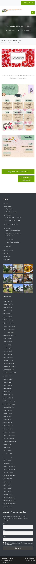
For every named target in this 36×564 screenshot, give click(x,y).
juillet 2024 (7, 379)
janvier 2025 (7, 360)
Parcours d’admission (12, 224)
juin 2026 (7, 307)
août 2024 (7, 376)
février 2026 (7, 320)
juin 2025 (7, 345)
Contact (6, 253)
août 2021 (7, 478)
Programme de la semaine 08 (26, 179)
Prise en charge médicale (13, 230)
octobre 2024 (8, 369)
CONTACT (27, 3)
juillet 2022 (7, 444)
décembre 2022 (9, 432)
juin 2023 (7, 416)
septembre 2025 (9, 335)
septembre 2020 (9, 503)
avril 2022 (7, 454)
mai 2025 (7, 348)
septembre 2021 (9, 475)
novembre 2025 (9, 329)
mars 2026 (7, 317)
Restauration (10, 236)
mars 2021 (7, 491)
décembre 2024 (9, 363)
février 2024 (7, 394)
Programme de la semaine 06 (18, 171)
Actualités (7, 259)
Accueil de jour (8, 250)
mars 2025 (7, 354)
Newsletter (7, 256)
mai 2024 (7, 385)
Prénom (5, 524)
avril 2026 (7, 313)
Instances (8, 215)
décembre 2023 (9, 401)
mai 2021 (7, 488)
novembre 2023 (9, 404)
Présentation (8, 206)
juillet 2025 (7, 341)
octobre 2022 (8, 438)
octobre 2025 (8, 332)
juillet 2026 (7, 304)
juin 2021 (7, 485)
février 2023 (7, 426)
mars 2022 (7, 457)
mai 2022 (7, 450)
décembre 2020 (9, 497)
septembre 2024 (9, 373)
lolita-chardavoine (25, 30)
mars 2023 (7, 422)
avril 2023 (7, 419)
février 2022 (7, 460)
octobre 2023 (8, 407)
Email (4, 536)
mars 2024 (7, 391)
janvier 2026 (8, 323)
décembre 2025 (9, 326)
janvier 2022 (7, 463)
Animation (9, 246)
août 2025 (7, 338)
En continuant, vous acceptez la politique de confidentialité (18, 543)
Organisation (9, 209)
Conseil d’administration (14, 217)
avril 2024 (7, 388)
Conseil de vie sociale (13, 220)
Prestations (7, 228)
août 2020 (7, 507)
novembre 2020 (9, 500)
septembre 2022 (9, 441)
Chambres (10, 239)
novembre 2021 (9, 469)
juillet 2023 (7, 413)
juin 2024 (7, 382)
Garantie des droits (11, 212)
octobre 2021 (8, 472)
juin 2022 (7, 447)
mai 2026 (7, 310)
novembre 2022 (9, 435)
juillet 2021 (7, 482)
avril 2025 (7, 351)
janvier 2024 (7, 398)
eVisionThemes (30, 560)
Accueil (6, 203)
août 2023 (7, 410)
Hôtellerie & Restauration (13, 233)
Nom (4, 530)
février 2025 (7, 357)
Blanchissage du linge (13, 242)
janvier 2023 (7, 429)
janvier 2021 (7, 494)
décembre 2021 (9, 466)
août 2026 (7, 301)
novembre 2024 (9, 366)
